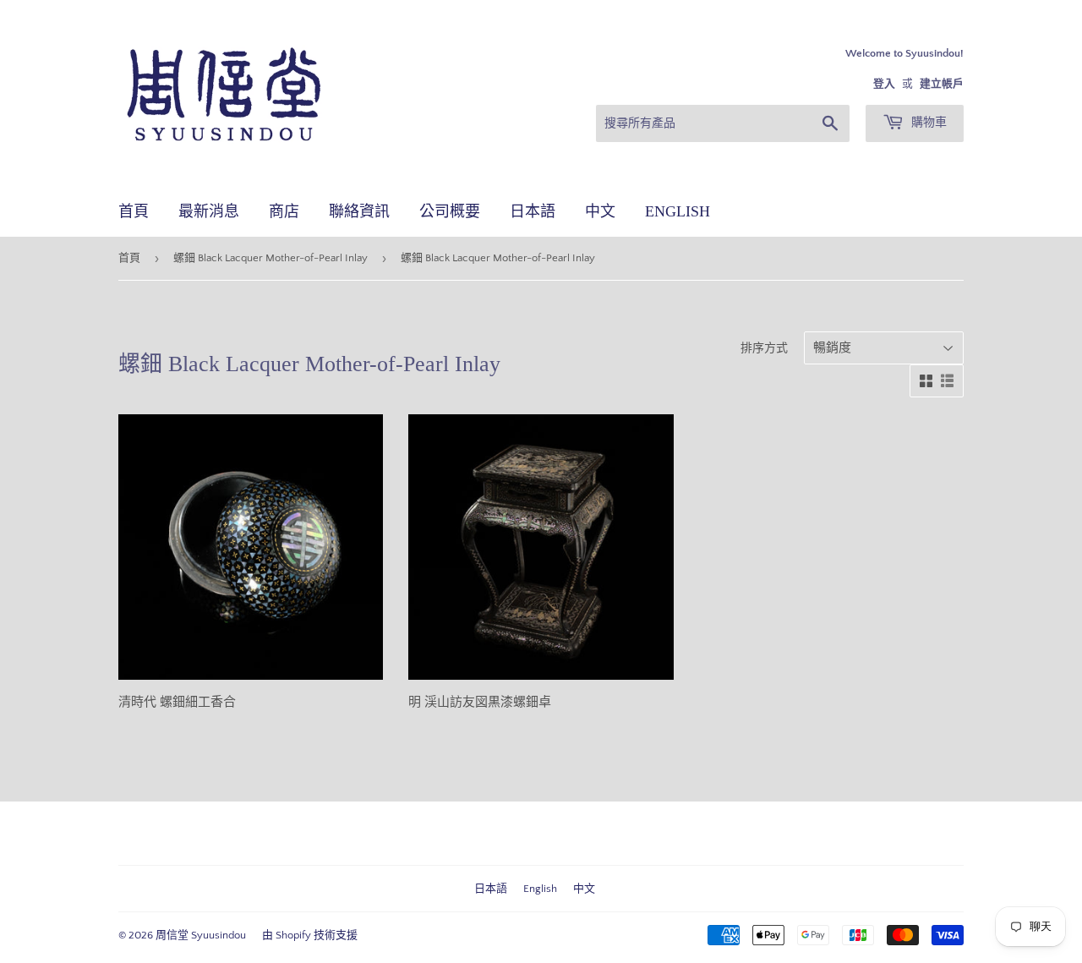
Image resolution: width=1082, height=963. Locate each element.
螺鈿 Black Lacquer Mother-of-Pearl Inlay (270, 258)
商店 (284, 211)
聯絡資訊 (359, 211)
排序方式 (764, 348)
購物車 (927, 122)
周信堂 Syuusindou (201, 935)
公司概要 (449, 211)
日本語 (532, 211)
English (677, 211)
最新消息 (208, 211)
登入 (884, 84)
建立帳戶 (942, 84)
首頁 (133, 211)
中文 (600, 211)
